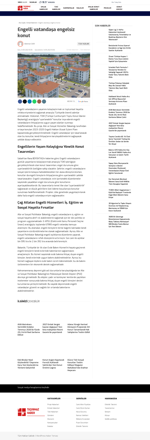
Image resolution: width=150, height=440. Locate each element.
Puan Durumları (82, 423)
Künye (107, 415)
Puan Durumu (129, 111)
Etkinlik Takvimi (82, 426)
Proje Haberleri (53, 404)
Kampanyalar (128, 68)
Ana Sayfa (127, 13)
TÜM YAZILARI (83, 44)
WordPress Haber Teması (47, 436)
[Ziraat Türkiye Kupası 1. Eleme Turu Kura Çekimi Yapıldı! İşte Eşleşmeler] (101, 63)
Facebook (135, 136)
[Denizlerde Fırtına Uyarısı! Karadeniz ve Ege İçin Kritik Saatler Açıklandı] (101, 52)
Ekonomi (50, 419)
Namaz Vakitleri (130, 106)
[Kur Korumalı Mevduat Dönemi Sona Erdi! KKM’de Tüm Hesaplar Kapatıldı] (101, 185)
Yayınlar (127, 47)
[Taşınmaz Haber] (26, 10)
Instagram (135, 146)
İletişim (107, 412)
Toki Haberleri (128, 63)
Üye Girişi (127, 38)
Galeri (126, 18)
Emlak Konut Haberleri (132, 77)
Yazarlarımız (109, 408)
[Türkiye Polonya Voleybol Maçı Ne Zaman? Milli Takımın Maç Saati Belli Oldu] (101, 89)
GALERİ (22, 2)
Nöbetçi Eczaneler (132, 96)
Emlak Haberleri (129, 58)
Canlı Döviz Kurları (83, 408)
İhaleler (126, 72)
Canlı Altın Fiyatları (83, 404)
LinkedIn (135, 159)
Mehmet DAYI (29, 44)
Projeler (126, 82)
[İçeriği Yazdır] (44, 101)
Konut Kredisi (128, 87)
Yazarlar (127, 28)
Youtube (135, 153)
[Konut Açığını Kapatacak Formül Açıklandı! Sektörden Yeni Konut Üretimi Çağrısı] (54, 349)
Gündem (50, 415)
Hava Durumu (129, 101)
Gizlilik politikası (111, 419)
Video (126, 23)
